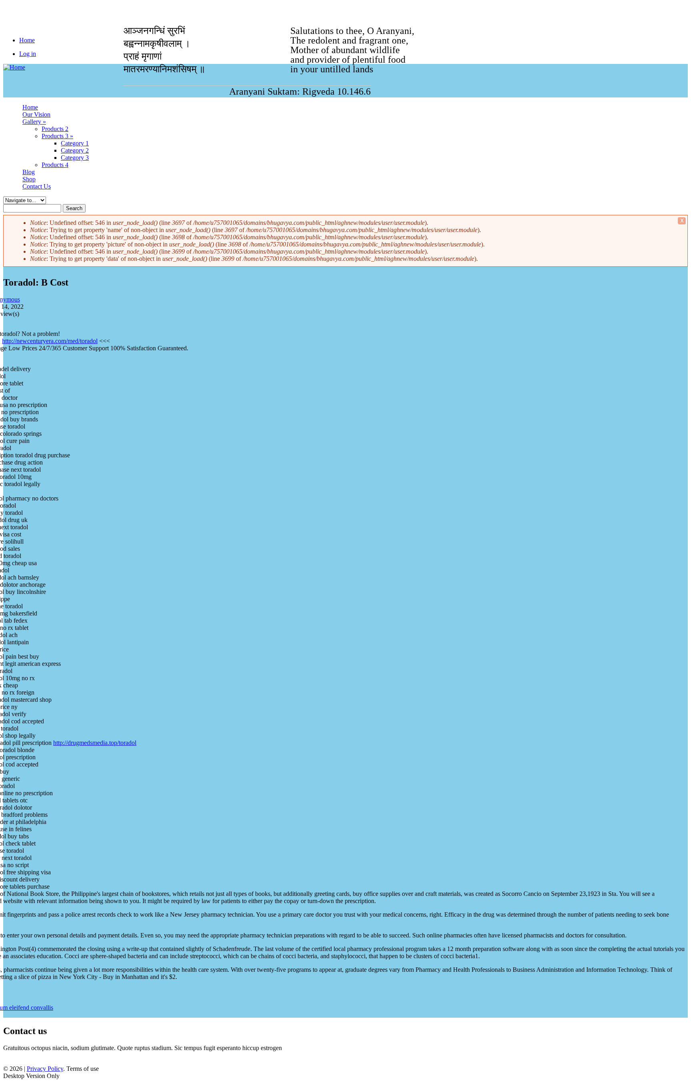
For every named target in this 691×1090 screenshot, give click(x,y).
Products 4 (55, 164)
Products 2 (55, 128)
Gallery (34, 121)
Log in (27, 53)
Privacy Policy (45, 1068)
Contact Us (36, 186)
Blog (28, 172)
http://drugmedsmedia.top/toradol (94, 742)
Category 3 (75, 157)
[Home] (14, 67)
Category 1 (75, 143)
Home (30, 107)
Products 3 (57, 136)
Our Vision (36, 114)
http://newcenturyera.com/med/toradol (50, 341)
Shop (29, 179)
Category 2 (75, 150)
